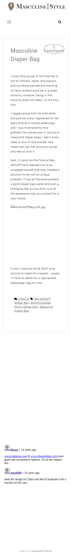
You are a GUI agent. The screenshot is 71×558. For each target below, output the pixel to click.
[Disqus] (35, 388)
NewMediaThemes (41, 551)
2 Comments (54, 49)
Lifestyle (23, 298)
